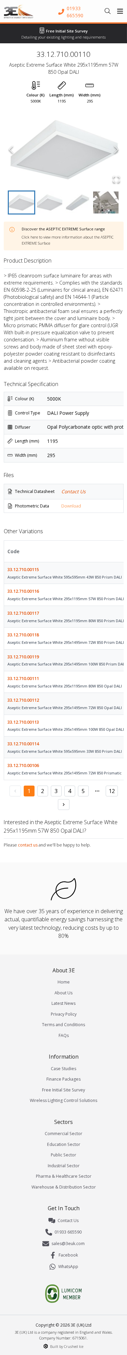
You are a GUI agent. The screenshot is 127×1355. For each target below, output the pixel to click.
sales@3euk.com (68, 1243)
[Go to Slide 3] (77, 202)
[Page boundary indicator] (97, 791)
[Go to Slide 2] (49, 202)
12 (112, 791)
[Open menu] (120, 11)
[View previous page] (15, 791)
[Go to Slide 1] (21, 202)
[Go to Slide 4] (106, 202)
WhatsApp (68, 1266)
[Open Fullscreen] (116, 179)
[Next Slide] (116, 149)
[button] (64, 149)
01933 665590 (68, 1232)
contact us (28, 845)
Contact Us (73, 491)
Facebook (68, 1255)
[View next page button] (63, 804)
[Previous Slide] (11, 149)
